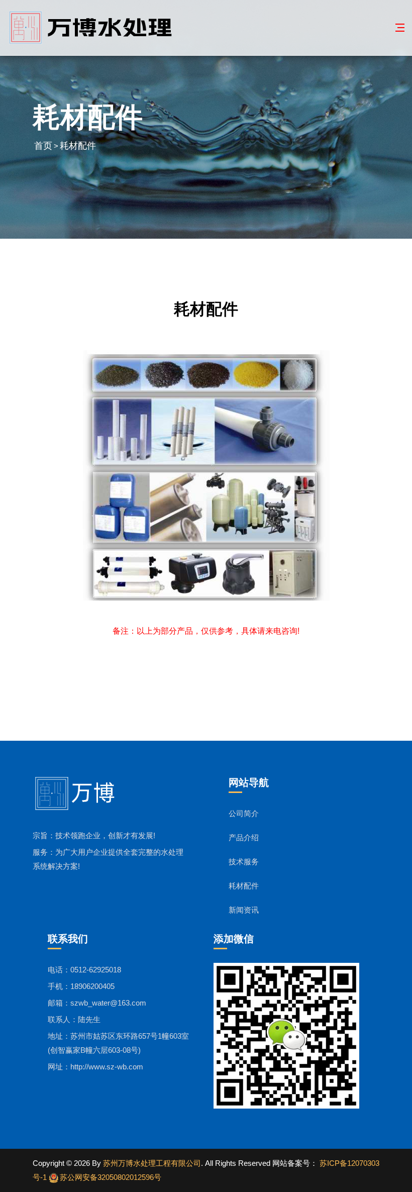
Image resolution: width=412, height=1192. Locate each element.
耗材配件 (78, 146)
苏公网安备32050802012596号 (110, 1177)
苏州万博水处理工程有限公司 (152, 1163)
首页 (43, 146)
